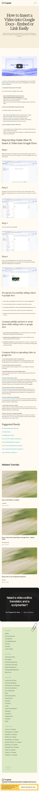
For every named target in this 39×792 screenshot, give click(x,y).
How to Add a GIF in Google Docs (9, 452)
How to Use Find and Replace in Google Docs (12, 445)
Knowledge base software (8, 435)
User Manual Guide (6, 431)
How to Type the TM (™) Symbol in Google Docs (12, 449)
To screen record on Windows (9, 398)
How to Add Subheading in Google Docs (11, 442)
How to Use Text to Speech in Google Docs (12, 438)
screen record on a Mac (8, 379)
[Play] (19, 66)
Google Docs (5, 81)
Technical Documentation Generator (10, 428)
